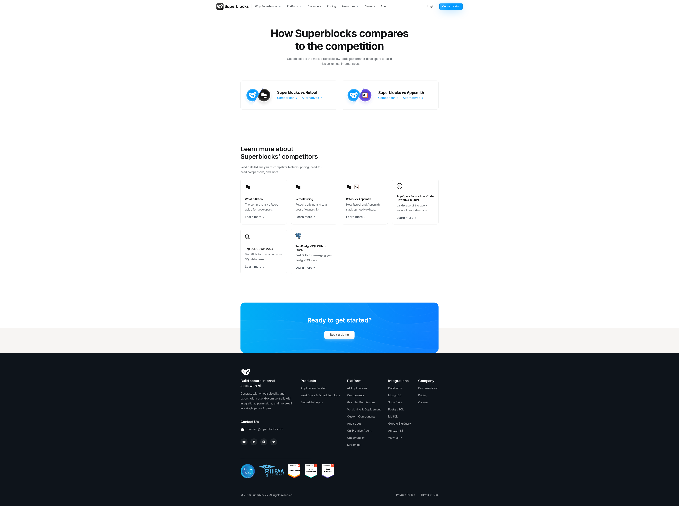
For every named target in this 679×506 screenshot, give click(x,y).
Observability (356, 437)
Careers (423, 402)
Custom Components (361, 416)
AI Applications (357, 388)
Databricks (395, 388)
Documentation (428, 388)
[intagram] (263, 441)
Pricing (422, 395)
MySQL (393, 416)
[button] (268, 6)
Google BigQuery (399, 423)
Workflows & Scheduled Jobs (320, 395)
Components (355, 395)
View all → (395, 437)
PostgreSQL (396, 409)
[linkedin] (253, 441)
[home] (232, 6)
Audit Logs (354, 423)
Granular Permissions (361, 402)
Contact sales (451, 6)
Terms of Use (430, 494)
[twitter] (273, 441)
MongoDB (394, 395)
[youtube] (244, 441)
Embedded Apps (312, 402)
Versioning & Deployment (364, 409)
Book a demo (339, 334)
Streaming (354, 444)
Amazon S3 (396, 430)
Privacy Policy (405, 494)
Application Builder (313, 388)
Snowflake (395, 402)
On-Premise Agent (359, 430)
